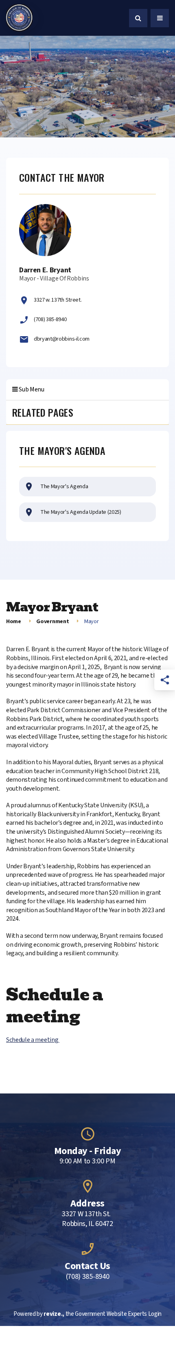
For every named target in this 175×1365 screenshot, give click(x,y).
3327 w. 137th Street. (57, 300)
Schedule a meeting (32, 1039)
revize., (54, 1314)
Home (13, 621)
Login (155, 1314)
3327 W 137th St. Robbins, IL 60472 (87, 1219)
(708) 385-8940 (50, 319)
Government (52, 621)
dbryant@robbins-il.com (62, 339)
